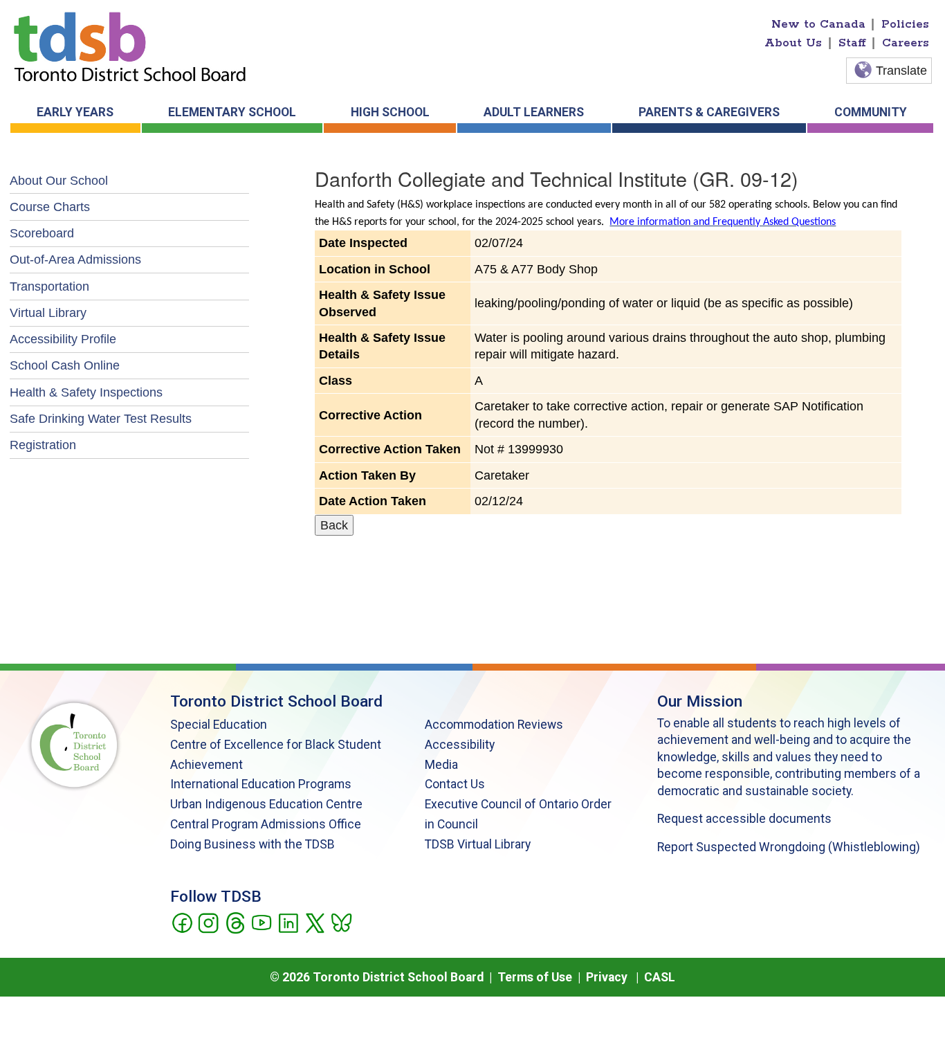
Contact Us (455, 784)
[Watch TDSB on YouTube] (261, 922)
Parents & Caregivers (709, 112)
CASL (659, 977)
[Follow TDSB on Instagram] (207, 922)
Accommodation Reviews (494, 725)
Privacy (606, 977)
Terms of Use (534, 977)
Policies (905, 24)
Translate (901, 71)
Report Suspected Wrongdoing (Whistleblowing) (788, 847)
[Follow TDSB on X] (314, 922)
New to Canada (818, 24)
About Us (793, 43)
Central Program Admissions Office (265, 824)
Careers (905, 43)
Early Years (75, 112)
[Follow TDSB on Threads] (234, 922)
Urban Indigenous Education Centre (266, 804)
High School (390, 112)
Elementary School (232, 112)
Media (441, 765)
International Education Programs (260, 784)
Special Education (218, 725)
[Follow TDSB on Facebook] (181, 922)
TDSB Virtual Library (478, 844)
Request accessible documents (744, 819)
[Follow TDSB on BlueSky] (340, 922)
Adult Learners (534, 112)
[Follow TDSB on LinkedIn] (288, 922)
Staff (852, 43)
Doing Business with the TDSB (252, 844)
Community (870, 112)
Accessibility (460, 745)
